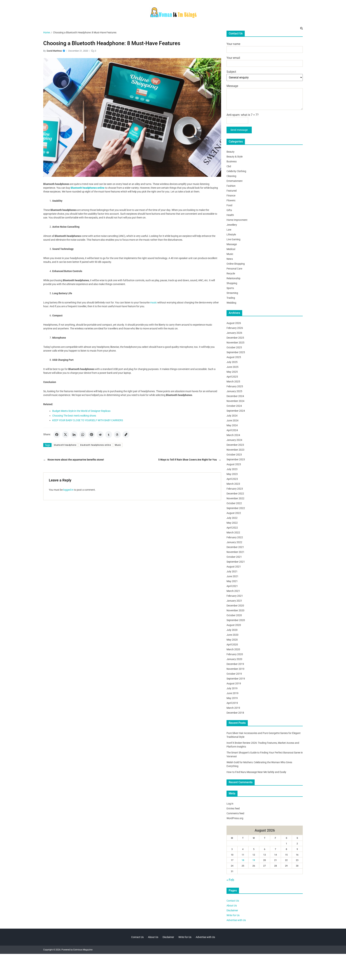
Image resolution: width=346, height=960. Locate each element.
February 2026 (235, 327)
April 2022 (232, 527)
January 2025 (234, 391)
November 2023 (235, 449)
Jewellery (232, 224)
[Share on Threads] (117, 434)
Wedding (231, 302)
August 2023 (234, 464)
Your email (233, 58)
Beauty (230, 151)
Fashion (231, 185)
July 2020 (232, 629)
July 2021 (232, 571)
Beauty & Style (235, 156)
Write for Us (233, 915)
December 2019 (235, 664)
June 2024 (232, 420)
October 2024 (234, 405)
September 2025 (236, 352)
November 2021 (235, 552)
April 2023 (232, 478)
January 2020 (234, 659)
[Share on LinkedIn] (74, 434)
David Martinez (54, 50)
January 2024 (234, 440)
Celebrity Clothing (236, 171)
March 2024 (233, 435)
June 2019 (232, 693)
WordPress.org (235, 818)
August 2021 (234, 566)
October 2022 (234, 503)
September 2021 (236, 561)
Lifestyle (231, 234)
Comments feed (235, 813)
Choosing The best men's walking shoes (74, 415)
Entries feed (233, 808)
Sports (230, 288)
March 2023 (233, 483)
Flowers (231, 200)
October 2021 (234, 556)
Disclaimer (232, 910)
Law (229, 229)
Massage (232, 244)
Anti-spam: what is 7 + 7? (243, 115)
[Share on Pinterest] (91, 434)
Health (230, 215)
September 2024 (236, 410)
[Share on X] (65, 434)
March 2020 (233, 649)
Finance (231, 195)
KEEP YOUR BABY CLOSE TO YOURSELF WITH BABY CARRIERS (87, 420)
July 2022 (232, 517)
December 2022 (235, 493)
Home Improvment (237, 219)
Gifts (229, 210)
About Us (232, 905)
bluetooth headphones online (95, 445)
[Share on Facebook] (56, 434)
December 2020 (235, 605)
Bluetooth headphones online (88, 187)
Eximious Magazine (82, 949)
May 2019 (232, 698)
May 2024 (232, 425)
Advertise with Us (236, 920)
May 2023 (232, 474)
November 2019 (235, 668)
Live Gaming (233, 239)
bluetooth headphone (65, 445)
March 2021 (233, 590)
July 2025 (232, 362)
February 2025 (235, 386)
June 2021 (232, 576)
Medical (231, 249)
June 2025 (232, 366)
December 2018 (235, 712)
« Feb (230, 880)
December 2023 (235, 444)
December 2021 (235, 547)
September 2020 (236, 620)
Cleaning (231, 176)
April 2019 (232, 703)
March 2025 (233, 381)
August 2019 (234, 683)
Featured (232, 190)
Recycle (231, 273)
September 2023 (236, 459)
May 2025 (232, 371)
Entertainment (235, 180)
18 (243, 860)
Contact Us (233, 900)
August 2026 (234, 323)
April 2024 (232, 430)
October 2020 (234, 615)
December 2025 (235, 337)
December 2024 (235, 396)
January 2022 (234, 542)
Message (232, 86)
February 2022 (235, 537)
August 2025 (234, 357)
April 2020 (232, 644)
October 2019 (234, 673)
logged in (68, 489)
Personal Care (234, 268)
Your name (233, 44)
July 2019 (232, 688)
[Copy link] (126, 434)
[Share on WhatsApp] (82, 434)
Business (232, 161)
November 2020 (235, 610)
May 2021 (232, 581)
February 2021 (235, 595)
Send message (239, 129)
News (230, 258)
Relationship (233, 278)
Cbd (229, 166)
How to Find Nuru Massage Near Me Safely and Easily (256, 772)
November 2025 (235, 342)
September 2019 (236, 678)
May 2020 (232, 639)
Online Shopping (236, 263)
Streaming (232, 292)
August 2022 (234, 513)
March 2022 (233, 532)
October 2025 (234, 347)
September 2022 (236, 508)
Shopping (232, 283)
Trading (231, 297)
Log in (230, 803)
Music (118, 445)
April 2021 (232, 586)
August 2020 (234, 625)
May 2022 (232, 522)
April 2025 (232, 376)
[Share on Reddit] (100, 434)
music (153, 302)
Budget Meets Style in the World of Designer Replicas (81, 410)
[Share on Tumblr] (108, 434)
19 (253, 860)
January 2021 (234, 600)
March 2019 (233, 707)
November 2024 (235, 401)
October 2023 (234, 454)
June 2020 (232, 634)
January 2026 (234, 332)
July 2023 (232, 469)
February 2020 (235, 654)
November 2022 (235, 498)
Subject (231, 71)
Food (229, 205)
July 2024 (232, 415)
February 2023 (235, 488)
